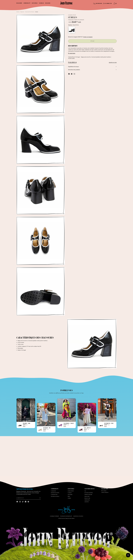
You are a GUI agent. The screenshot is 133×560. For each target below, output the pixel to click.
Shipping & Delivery (88, 494)
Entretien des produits (74, 69)
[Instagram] (20, 501)
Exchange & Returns (88, 492)
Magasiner (22, 11)
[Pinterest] (28, 501)
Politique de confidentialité (66, 516)
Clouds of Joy (72, 15)
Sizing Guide (86, 496)
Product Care (87, 498)
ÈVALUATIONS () (72, 62)
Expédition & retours (73, 66)
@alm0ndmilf (92, 424)
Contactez (86, 501)
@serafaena (31, 420)
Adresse (17, 11)
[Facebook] (17, 501)
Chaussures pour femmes (29, 11)
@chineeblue (52, 424)
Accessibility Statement (54, 516)
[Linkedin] (25, 501)
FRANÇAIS (106, 492)
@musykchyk (72, 420)
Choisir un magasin (87, 37)
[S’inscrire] (40, 498)
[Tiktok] (23, 501)
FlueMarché (53, 490)
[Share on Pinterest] (71, 74)
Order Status (87, 500)
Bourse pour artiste (55, 492)
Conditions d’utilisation (78, 516)
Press (69, 496)
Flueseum (70, 492)
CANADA (104, 490)
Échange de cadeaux (55, 496)
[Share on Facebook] (69, 74)
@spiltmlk (113, 420)
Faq (85, 490)
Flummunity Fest (54, 494)
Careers (69, 498)
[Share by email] (74, 74)
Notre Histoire (71, 490)
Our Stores (70, 494)
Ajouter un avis (113, 62)
